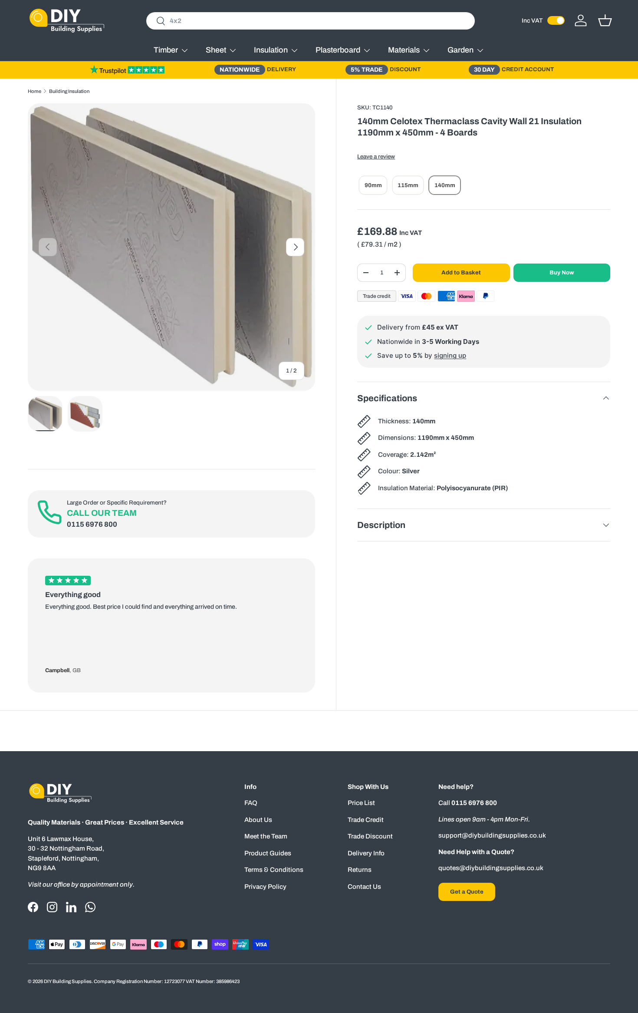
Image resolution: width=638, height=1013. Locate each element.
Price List (361, 802)
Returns (360, 869)
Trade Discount (370, 836)
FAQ (250, 802)
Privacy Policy (265, 886)
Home (34, 91)
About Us (258, 819)
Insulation (271, 50)
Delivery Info (366, 853)
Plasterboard (338, 50)
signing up (450, 355)
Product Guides (267, 853)
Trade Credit (366, 819)
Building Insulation (69, 91)
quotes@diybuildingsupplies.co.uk (490, 868)
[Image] (127, 69)
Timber (166, 50)
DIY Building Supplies (68, 981)
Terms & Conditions (273, 869)
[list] (171, 247)
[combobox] (310, 21)
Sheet (216, 50)
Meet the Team (265, 836)
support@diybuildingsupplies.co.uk (492, 835)
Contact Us (364, 886)
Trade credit (377, 296)
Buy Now (561, 272)
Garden (460, 50)
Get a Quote (466, 891)
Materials (404, 50)
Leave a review (376, 156)
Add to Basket (461, 272)
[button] (605, 20)
